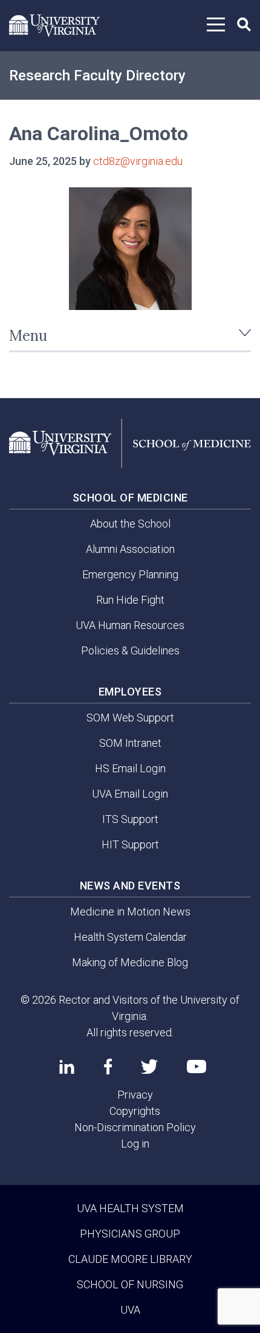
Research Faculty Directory (97, 75)
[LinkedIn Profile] (67, 1066)
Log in (135, 1143)
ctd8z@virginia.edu (138, 161)
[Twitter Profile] (149, 1066)
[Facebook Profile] (108, 1066)
